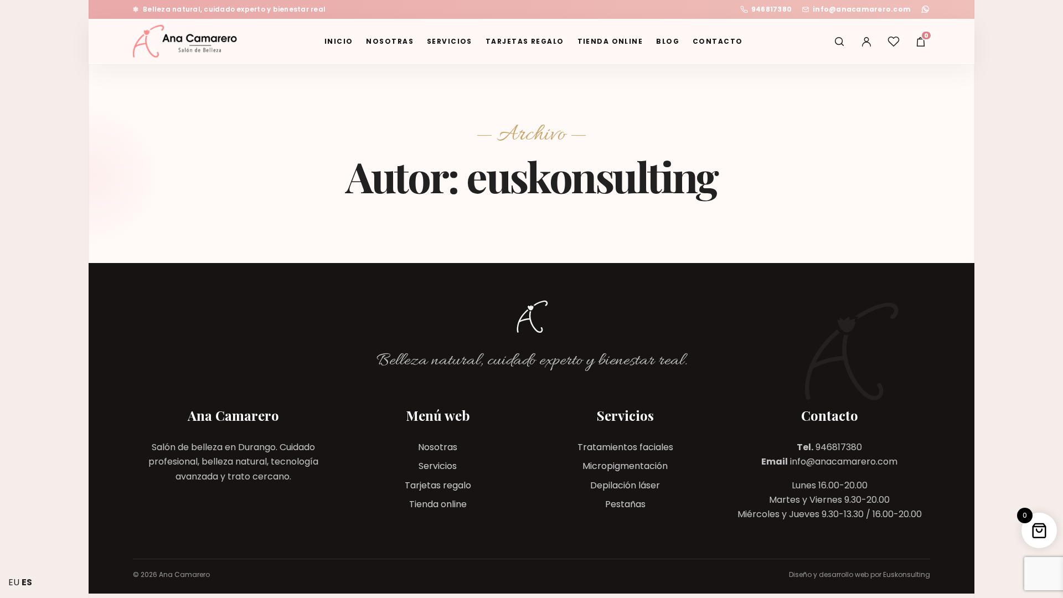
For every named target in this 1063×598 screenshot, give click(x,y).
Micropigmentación (625, 466)
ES (27, 582)
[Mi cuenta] (866, 41)
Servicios (449, 41)
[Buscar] (839, 41)
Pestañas (625, 504)
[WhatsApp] (925, 9)
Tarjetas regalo (525, 41)
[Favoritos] (893, 41)
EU (13, 582)
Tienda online (610, 41)
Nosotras (390, 41)
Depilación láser (625, 485)
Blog (667, 41)
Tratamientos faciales (625, 447)
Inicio (338, 41)
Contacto (718, 41)
